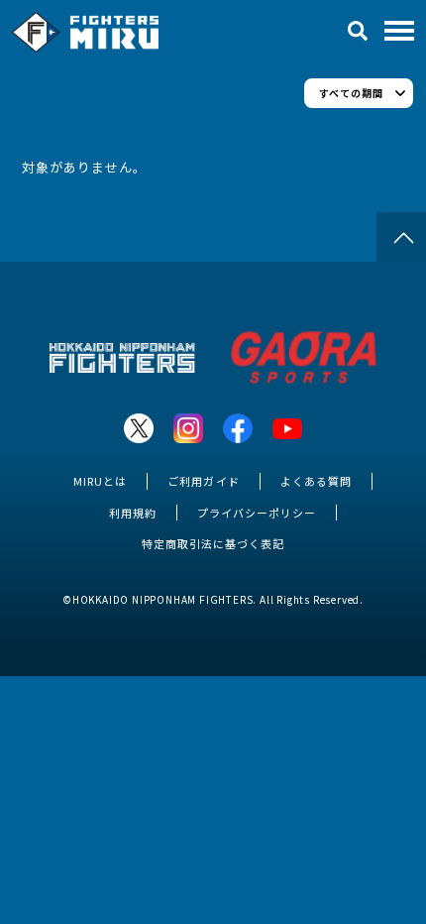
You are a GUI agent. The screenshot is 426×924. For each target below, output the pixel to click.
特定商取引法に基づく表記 (213, 543)
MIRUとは (100, 481)
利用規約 (133, 512)
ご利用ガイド (203, 481)
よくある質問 (316, 481)
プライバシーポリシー (256, 512)
